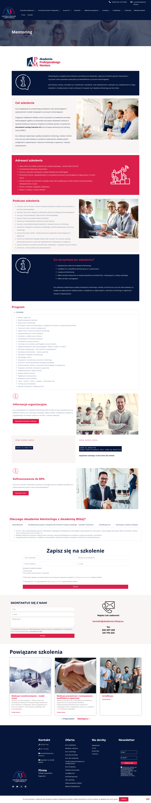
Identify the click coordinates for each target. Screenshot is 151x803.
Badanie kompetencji (91, 10)
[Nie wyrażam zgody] (147, 799)
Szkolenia (77, 10)
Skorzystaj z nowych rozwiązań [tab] (127, 525)
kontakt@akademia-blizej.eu (108, 621)
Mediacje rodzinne (71, 748)
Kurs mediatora (70, 745)
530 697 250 (115, 2)
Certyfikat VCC (70, 773)
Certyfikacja (116, 10)
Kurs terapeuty (70, 767)
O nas (23, 15)
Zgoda (123, 799)
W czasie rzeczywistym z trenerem (37, 573)
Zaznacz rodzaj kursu (32, 568)
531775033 (123, 2)
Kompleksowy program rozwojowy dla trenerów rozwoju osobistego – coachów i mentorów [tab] (60, 525)
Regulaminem (56, 581)
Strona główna (17, 35)
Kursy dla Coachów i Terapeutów (48, 10)
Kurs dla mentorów (71, 758)
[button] (75, 312)
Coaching (105, 10)
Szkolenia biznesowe (72, 770)
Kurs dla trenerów (71, 755)
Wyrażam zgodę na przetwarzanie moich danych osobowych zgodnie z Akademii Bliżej (63, 577)
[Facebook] (13, 786)
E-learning (128, 10)
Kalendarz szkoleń (139, 10)
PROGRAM (19, 312)
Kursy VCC (66, 10)
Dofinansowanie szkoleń (73, 783)
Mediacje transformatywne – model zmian (28, 697)
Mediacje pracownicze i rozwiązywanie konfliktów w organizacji (75, 697)
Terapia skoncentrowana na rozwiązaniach (74, 762)
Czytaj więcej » (16, 712)
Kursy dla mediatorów (27, 10)
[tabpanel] (75, 534)
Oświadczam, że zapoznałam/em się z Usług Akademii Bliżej (51, 581)
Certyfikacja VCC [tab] (105, 525)
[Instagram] (21, 786)
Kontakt (30, 15)
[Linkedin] (25, 786)
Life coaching (69, 780)
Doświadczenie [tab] (17, 525)
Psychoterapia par (71, 777)
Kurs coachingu (70, 752)
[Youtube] (17, 786)
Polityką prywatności (83, 577)
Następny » (83, 718)
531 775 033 (44, 749)
